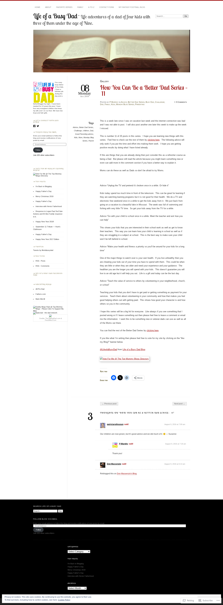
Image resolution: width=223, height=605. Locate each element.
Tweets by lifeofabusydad (43, 250)
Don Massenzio (114, 464)
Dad (102, 104)
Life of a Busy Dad (55, 16)
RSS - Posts (40, 261)
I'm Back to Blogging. (44, 186)
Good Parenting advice (84, 134)
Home (37, 7)
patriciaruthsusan (115, 424)
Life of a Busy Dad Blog (134, 349)
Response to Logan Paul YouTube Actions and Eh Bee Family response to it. (48, 214)
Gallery (104, 81)
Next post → (179, 404)
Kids (113, 104)
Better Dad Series (136, 102)
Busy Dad (150, 102)
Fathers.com (41, 294)
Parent (91, 141)
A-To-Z (91, 7)
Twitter (39, 247)
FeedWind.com (50, 320)
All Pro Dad (40, 289)
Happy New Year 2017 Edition (47, 239)
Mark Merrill (40, 299)
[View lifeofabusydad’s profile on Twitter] (38, 126)
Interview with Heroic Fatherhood (49, 206)
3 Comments (181, 102)
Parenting (139, 104)
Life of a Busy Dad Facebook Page (47, 274)
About (48, 7)
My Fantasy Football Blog (132, 7)
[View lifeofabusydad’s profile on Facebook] (34, 126)
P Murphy (114, 102)
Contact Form (106, 7)
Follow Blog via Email (45, 132)
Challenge (160, 102)
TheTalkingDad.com (52, 318)
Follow (38, 150)
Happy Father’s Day (44, 191)
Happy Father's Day (44, 201)
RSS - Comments (42, 266)
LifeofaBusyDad (108, 349)
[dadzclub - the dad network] (45, 313)
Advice (124, 102)
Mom (80, 137)
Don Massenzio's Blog (127, 473)
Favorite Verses (64, 7)
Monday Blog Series (125, 104)
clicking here (153, 140)
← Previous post (109, 404)
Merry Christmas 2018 (44, 196)
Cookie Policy (64, 600)
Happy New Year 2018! (45, 222)
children (86, 131)
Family (80, 7)
